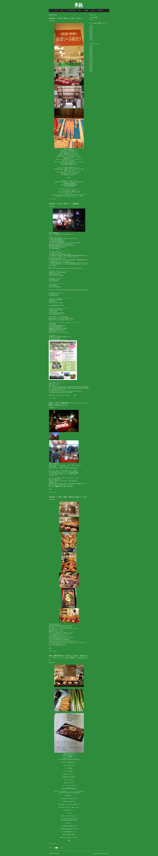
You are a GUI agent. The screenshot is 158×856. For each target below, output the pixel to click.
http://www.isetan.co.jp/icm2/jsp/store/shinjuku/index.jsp (69, 759)
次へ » (62, 847)
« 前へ (51, 847)
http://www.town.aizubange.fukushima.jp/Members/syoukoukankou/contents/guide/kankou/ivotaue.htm (69, 289)
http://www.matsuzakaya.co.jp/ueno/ (56, 302)
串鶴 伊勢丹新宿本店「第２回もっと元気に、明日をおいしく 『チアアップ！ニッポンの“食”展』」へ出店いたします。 (69, 658)
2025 (91, 25)
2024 (91, 27)
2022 (91, 30)
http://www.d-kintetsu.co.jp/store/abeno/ (56, 312)
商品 (62, 10)
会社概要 (86, 10)
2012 (91, 69)
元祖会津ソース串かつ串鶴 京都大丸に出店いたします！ (68, 497)
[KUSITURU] (79, 8)
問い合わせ (100, 10)
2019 (91, 36)
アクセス (93, 10)
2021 (91, 32)
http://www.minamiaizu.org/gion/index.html (57, 325)
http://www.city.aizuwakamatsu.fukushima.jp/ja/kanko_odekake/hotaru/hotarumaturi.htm (69, 194)
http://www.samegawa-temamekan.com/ (69, 820)
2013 (91, 67)
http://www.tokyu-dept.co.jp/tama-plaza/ (56, 275)
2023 (91, 29)
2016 (91, 62)
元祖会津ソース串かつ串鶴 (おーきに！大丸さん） (66, 18)
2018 (91, 38)
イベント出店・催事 (70, 10)
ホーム (56, 10)
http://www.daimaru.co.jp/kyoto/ (64, 641)
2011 (90, 71)
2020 (91, 34)
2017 (91, 39)
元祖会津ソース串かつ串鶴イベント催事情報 (64, 204)
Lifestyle (94, 853)
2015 (91, 64)
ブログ (79, 10)
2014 (91, 65)
